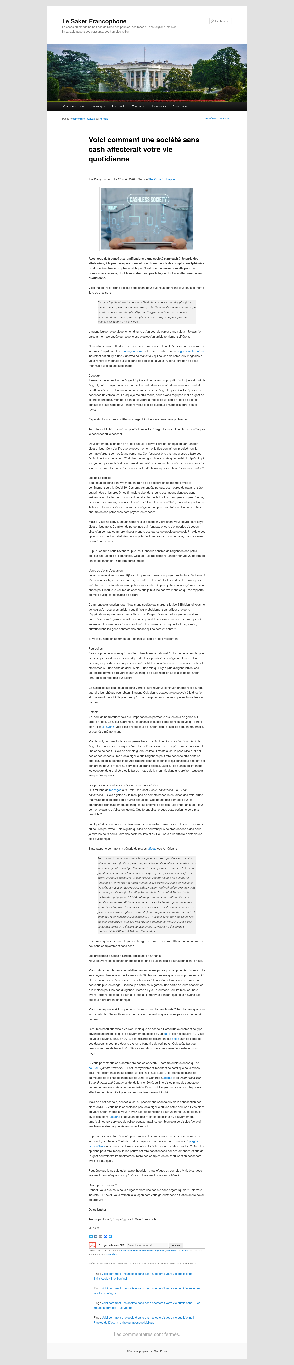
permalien (111, 1254)
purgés (193, 1141)
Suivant (226, 118)
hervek (104, 118)
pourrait (93, 1068)
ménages (115, 790)
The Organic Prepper (162, 179)
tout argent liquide (133, 351)
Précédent (209, 118)
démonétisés (97, 1146)
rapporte (114, 1116)
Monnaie (171, 1250)
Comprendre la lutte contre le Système (143, 1250)
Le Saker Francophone (94, 21)
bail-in (167, 1033)
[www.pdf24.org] (92, 1245)
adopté (167, 1077)
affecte (152, 848)
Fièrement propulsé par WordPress (147, 1351)
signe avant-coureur (191, 351)
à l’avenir (108, 726)
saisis (176, 1038)
